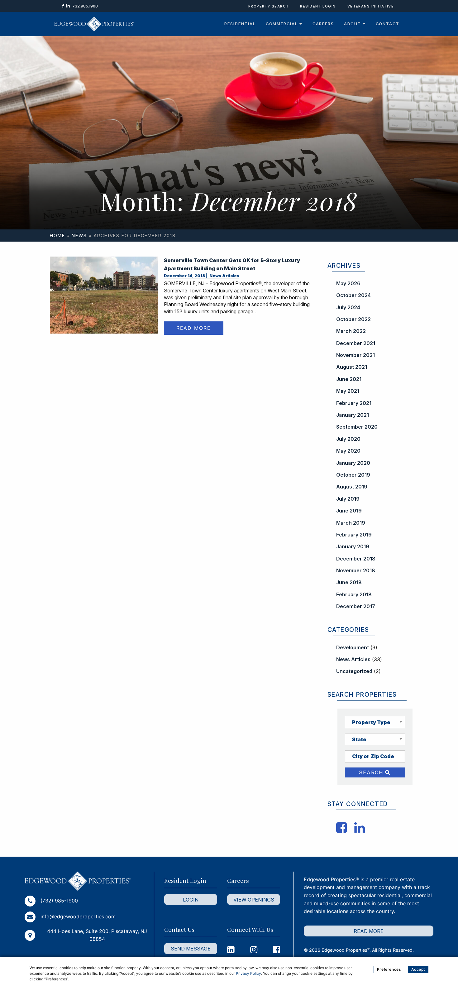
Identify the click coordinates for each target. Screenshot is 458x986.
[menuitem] (239, 24)
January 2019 (352, 546)
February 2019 (354, 534)
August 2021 (351, 367)
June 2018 (349, 582)
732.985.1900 (85, 6)
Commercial (282, 24)
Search (372, 772)
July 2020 (348, 439)
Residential (239, 24)
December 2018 (355, 559)
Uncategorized (354, 671)
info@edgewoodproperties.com (78, 916)
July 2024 (348, 307)
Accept (418, 969)
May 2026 (348, 283)
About (353, 24)
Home (57, 235)
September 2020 (357, 427)
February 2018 (354, 594)
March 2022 (351, 331)
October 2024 (353, 295)
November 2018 (355, 570)
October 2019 (353, 475)
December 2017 (355, 606)
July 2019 (348, 499)
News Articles (223, 275)
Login (190, 900)
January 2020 (353, 463)
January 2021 (352, 415)
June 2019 (349, 510)
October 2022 (353, 319)
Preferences (389, 969)
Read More (193, 328)
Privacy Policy (248, 973)
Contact (387, 24)
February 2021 (353, 403)
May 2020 (348, 451)
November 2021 (355, 355)
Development (352, 647)
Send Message (191, 948)
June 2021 (348, 379)
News (79, 235)
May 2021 (347, 391)
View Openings (253, 900)
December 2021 (355, 343)
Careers (323, 24)
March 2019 (350, 523)
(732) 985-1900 (59, 900)
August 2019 (351, 486)
